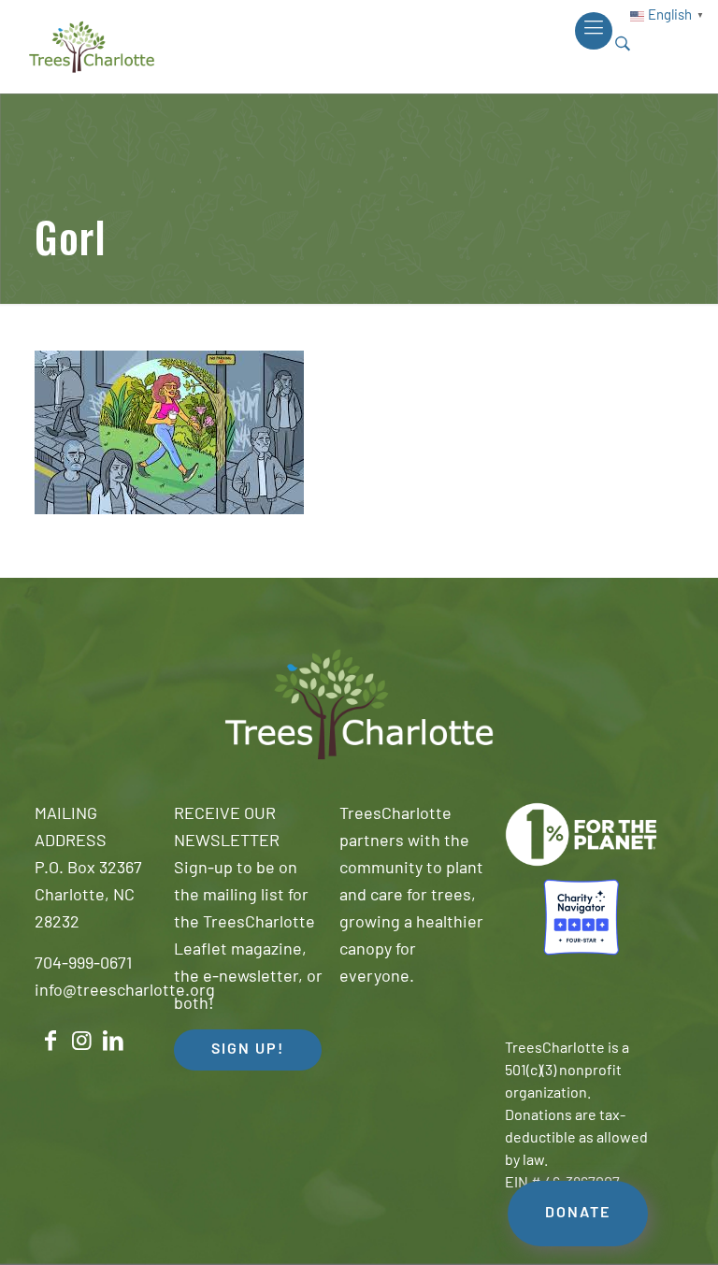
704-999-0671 (83, 964)
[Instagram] (82, 1041)
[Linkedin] (113, 1041)
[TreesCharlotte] (91, 46)
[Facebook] (50, 1041)
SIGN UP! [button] (247, 1049)
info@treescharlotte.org (125, 992)
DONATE (577, 1213)
